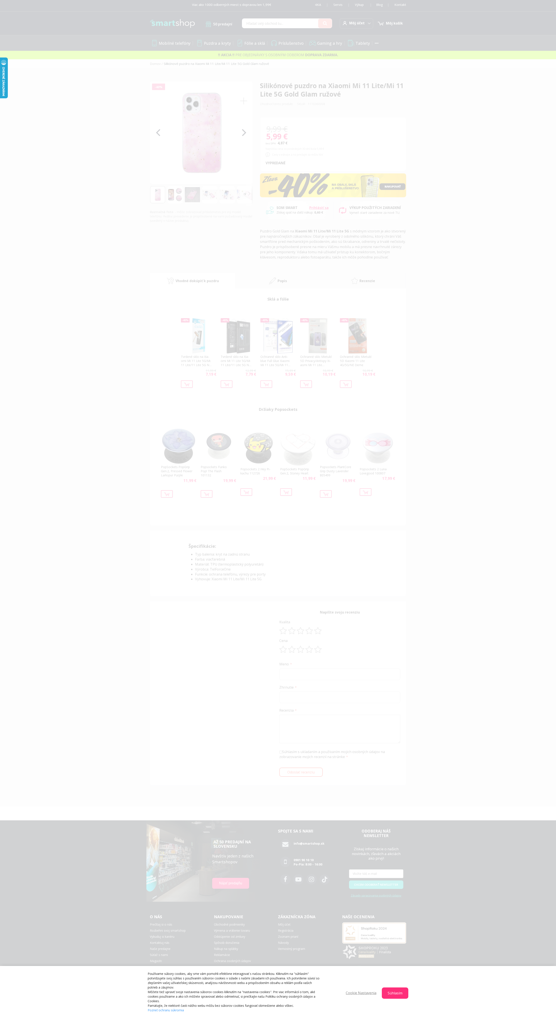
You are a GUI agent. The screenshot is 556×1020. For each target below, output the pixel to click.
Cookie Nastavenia (361, 992)
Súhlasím (395, 993)
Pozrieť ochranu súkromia (166, 1010)
